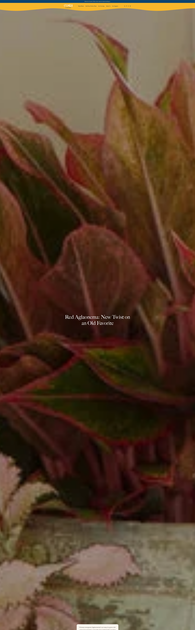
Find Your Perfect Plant (91, 6)
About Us (108, 6)
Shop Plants (81, 6)
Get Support (115, 6)
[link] (68, 6)
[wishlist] (126, 6)
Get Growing (101, 6)
